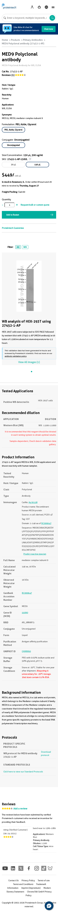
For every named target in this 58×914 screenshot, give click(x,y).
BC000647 (46, 523)
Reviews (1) (8, 75)
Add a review (20, 808)
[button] (49, 905)
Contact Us (13, 880)
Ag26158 (33, 502)
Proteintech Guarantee (13, 228)
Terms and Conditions (23, 884)
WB (25, 247)
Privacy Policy (28, 880)
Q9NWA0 (26, 651)
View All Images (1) (29, 362)
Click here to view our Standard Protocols (23, 771)
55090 (25, 612)
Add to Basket (12, 214)
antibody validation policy (16, 356)
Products (15, 40)
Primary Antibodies (33, 40)
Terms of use (44, 880)
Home (5, 40)
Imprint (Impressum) (31, 888)
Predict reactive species (34, 554)
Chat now (48, 29)
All (18, 247)
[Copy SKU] (30, 159)
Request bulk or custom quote (35, 205)
